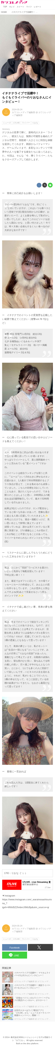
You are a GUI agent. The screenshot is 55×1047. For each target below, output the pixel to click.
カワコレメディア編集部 (23, 112)
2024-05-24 (17, 109)
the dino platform (30, 1043)
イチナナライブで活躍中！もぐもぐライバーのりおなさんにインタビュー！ (27, 97)
